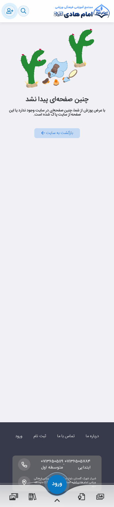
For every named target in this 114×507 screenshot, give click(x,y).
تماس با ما (66, 436)
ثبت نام (39, 436)
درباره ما (92, 436)
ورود (18, 436)
